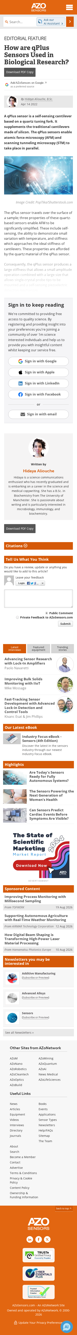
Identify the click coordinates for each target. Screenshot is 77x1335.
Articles (15, 1109)
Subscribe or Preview (35, 977)
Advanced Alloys (33, 993)
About (14, 1146)
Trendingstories (62, 648)
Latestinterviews (14, 648)
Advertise (16, 1168)
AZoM (14, 1058)
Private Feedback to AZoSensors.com (46, 617)
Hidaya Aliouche (38, 470)
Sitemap (44, 1136)
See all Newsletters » (19, 1032)
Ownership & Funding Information (24, 1195)
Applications (47, 1114)
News (13, 1104)
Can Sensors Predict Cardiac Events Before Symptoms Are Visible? (49, 814)
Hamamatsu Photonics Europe (31, 950)
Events (43, 1109)
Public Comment (61, 613)
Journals (15, 1136)
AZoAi (42, 1069)
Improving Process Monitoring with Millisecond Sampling (35, 898)
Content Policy (19, 1188)
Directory (16, 1130)
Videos (14, 1120)
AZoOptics (17, 1080)
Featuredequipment (38, 648)
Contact (15, 1162)
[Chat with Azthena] (67, 1327)
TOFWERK (18, 907)
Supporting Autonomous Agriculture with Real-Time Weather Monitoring (36, 917)
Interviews (17, 1125)
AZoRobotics (18, 1069)
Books (43, 1104)
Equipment (17, 1114)
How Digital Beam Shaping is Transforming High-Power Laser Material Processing (32, 938)
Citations (15, 545)
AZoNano (16, 1064)
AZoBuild (16, 1085)
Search (14, 1152)
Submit (65, 624)
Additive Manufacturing (38, 973)
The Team (45, 1141)
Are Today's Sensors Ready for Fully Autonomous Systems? (49, 776)
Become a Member (23, 1157)
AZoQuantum (48, 1064)
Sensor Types (48, 1120)
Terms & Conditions (23, 1173)
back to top (62, 1208)
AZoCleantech (19, 1074)
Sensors (27, 1013)
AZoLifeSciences (50, 1080)
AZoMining (46, 1058)
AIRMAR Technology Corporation (33, 926)
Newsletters (47, 1125)
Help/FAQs (46, 1130)
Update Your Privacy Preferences (40, 1323)
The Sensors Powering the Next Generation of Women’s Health (51, 795)
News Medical (48, 1074)
